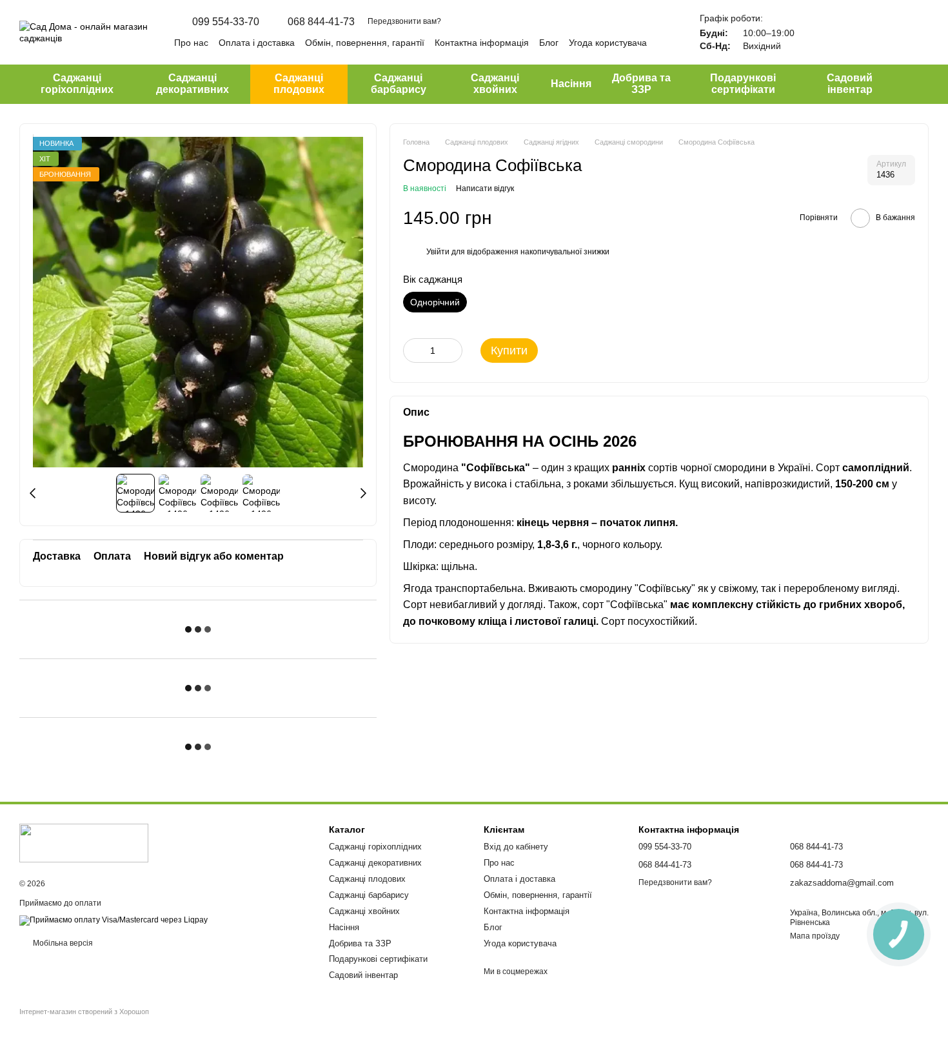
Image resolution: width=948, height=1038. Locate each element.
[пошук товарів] (918, 84)
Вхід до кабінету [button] (516, 846)
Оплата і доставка (257, 42)
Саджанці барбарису (398, 83)
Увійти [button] (437, 251)
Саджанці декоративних (192, 83)
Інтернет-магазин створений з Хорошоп (84, 1011)
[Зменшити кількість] (413, 350)
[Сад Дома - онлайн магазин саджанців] (83, 842)
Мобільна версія (62, 943)
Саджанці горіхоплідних (77, 83)
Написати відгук (485, 187)
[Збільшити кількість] (453, 350)
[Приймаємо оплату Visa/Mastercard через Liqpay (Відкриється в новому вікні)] (113, 919)
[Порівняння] (817, 32)
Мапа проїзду (815, 936)
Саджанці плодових (298, 83)
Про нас (191, 42)
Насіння (571, 83)
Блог (548, 42)
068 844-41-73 (321, 22)
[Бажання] (851, 32)
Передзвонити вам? (404, 21)
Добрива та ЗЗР (641, 83)
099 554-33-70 (225, 22)
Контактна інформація (482, 42)
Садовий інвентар (850, 83)
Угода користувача (608, 42)
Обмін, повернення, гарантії (364, 42)
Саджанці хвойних (495, 83)
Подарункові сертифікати (743, 83)
